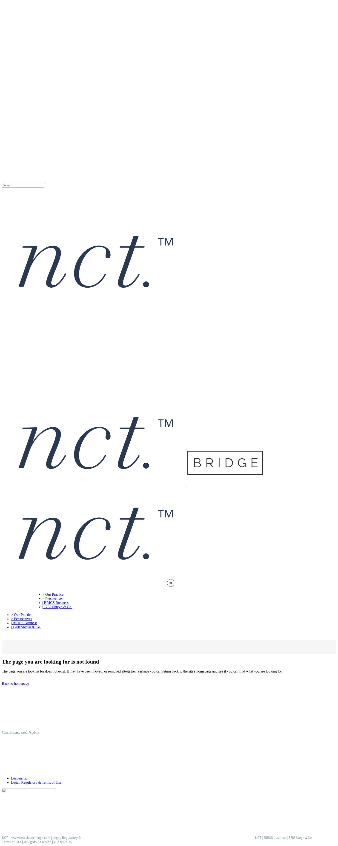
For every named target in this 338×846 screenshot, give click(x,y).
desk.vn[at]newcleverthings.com (38, 158)
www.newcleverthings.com (30, 837)
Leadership (19, 778)
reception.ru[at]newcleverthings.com (41, 103)
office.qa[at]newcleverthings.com (39, 130)
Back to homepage (15, 683)
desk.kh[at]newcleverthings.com (38, 176)
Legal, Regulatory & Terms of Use (36, 782)
